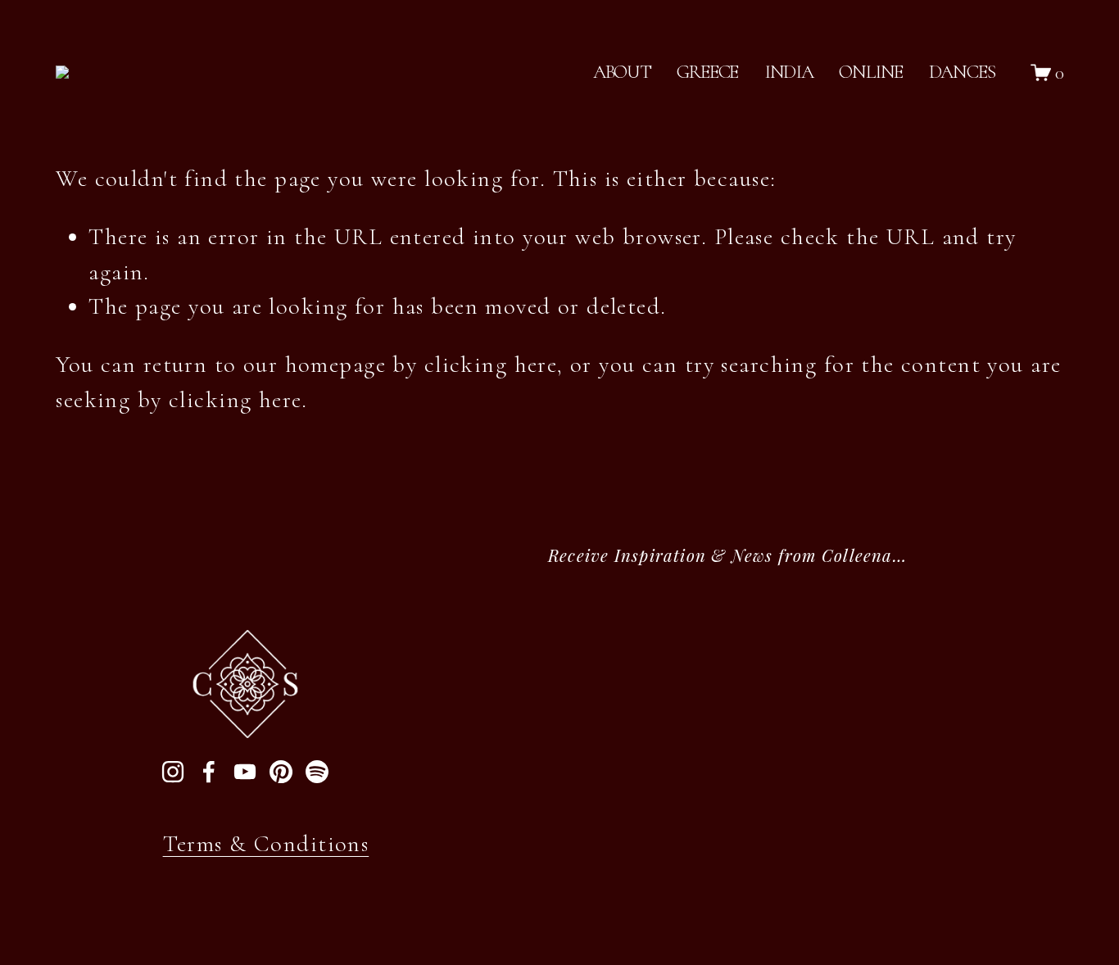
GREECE (707, 72)
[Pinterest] (281, 771)
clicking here (491, 364)
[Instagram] (172, 771)
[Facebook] (208, 771)
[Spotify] (317, 771)
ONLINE (871, 72)
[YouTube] (244, 771)
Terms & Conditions (266, 844)
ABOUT (622, 72)
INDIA (788, 72)
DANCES (962, 72)
